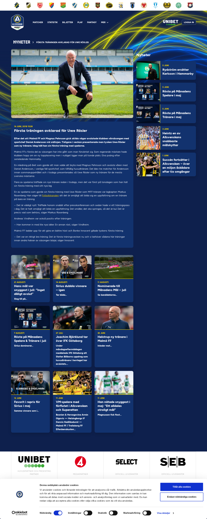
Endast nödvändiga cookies (181, 496)
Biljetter (67, 22)
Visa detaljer (163, 513)
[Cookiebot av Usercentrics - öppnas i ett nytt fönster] (19, 513)
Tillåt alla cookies (182, 486)
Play (80, 22)
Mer (103, 22)
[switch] (88, 513)
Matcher (38, 22)
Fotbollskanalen (50, 195)
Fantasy (92, 22)
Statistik (52, 22)
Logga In (189, 22)
